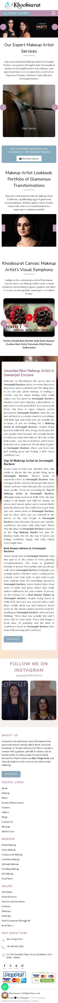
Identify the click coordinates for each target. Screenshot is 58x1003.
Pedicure (6, 906)
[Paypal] (14, 977)
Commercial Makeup (12, 854)
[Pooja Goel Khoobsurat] (15, 700)
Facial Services (9, 896)
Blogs (4, 817)
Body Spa (6, 916)
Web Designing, (38, 998)
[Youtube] (16, 965)
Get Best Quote (30, 158)
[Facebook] (4, 965)
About (4, 788)
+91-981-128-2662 (17, 13)
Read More (13, 638)
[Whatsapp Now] (4, 986)
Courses (6, 807)
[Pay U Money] (43, 977)
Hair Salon (7, 892)
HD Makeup (7, 873)
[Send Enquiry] (4, 995)
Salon (4, 798)
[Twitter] (10, 965)
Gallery (5, 812)
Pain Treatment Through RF (16, 920)
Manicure (6, 911)
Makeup (6, 793)
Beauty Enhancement (13, 802)
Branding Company (30, 1000)
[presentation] (3, 107)
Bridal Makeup (9, 845)
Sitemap (6, 826)
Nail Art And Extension (13, 901)
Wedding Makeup (10, 869)
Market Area (8, 831)
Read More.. (8, 878)
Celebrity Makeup (11, 859)
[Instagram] (22, 965)
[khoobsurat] (29, 5)
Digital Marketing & (11, 1000)
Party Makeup (9, 849)
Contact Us (7, 822)
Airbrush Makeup (10, 864)
